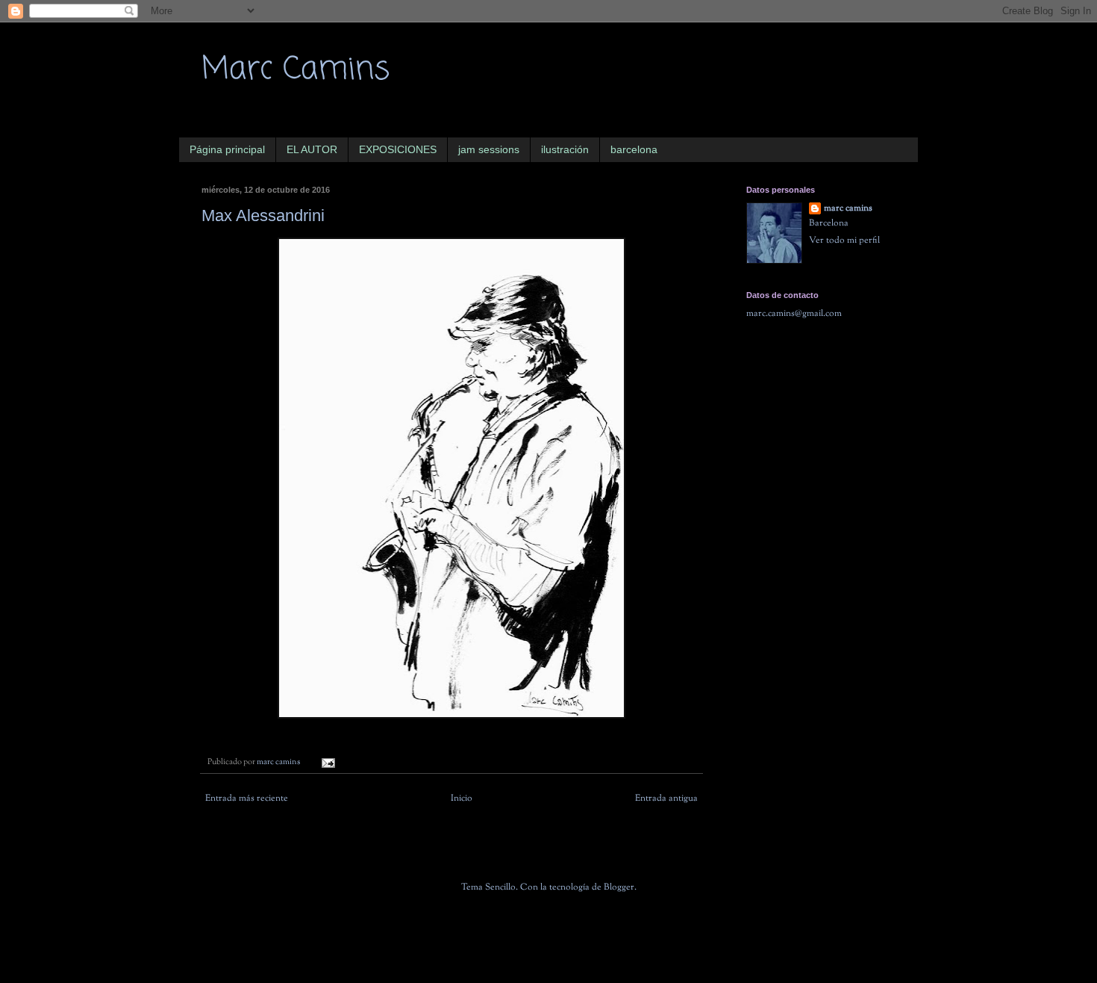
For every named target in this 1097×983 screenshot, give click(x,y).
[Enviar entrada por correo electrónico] (327, 762)
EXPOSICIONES (398, 149)
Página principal (227, 149)
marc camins (848, 208)
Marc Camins (295, 69)
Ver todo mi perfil (844, 240)
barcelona (633, 149)
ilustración (565, 149)
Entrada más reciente (246, 798)
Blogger (619, 887)
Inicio (461, 798)
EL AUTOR (312, 149)
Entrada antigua (666, 798)
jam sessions (488, 149)
